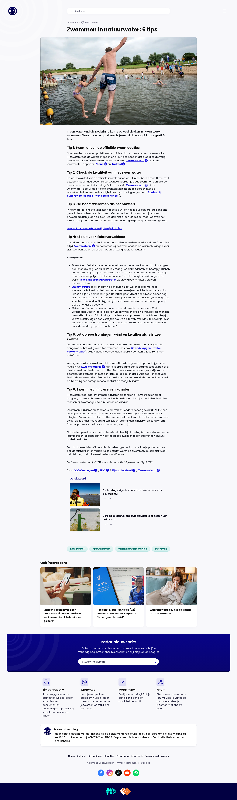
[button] (224, 11)
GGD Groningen (84, 470)
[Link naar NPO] (125, 791)
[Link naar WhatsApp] (136, 773)
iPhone (99, 164)
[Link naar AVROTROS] (111, 791)
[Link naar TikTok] (118, 773)
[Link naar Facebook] (101, 773)
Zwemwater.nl (135, 160)
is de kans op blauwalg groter (97, 279)
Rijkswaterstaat (122, 470)
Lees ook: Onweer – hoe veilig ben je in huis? (94, 228)
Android (117, 164)
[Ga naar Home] (12, 11)
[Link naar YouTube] (127, 773)
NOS (102, 470)
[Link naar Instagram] (109, 773)
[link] (77, 549)
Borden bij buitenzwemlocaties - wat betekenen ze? (114, 193)
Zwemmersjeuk (81, 286)
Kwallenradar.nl (91, 366)
